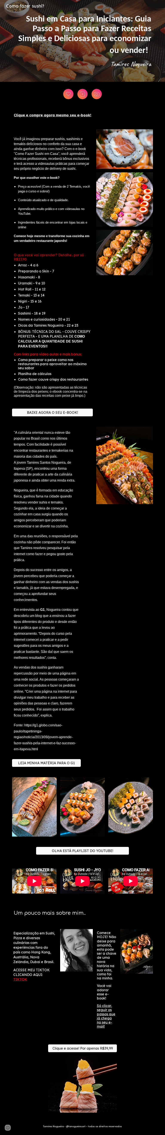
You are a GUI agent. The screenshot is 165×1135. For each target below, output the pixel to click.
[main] (82, 41)
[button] (8, 1128)
